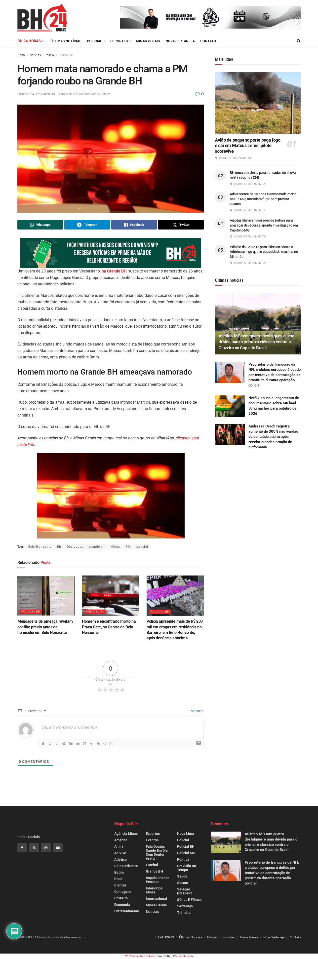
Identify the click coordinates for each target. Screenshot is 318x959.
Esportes (119, 41)
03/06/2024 (25, 94)
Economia (122, 905)
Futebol (152, 865)
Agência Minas (126, 834)
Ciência (120, 885)
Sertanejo (185, 906)
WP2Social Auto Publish (140, 956)
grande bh (97, 546)
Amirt (118, 846)
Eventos (152, 840)
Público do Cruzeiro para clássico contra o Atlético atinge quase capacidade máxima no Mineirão (264, 252)
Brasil (118, 879)
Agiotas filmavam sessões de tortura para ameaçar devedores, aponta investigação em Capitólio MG (264, 225)
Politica (183, 859)
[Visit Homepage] (42, 17)
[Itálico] (49, 743)
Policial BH (66, 55)
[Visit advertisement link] (210, 17)
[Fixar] (63, 743)
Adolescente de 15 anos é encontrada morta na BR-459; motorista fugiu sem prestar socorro (263, 199)
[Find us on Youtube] (58, 847)
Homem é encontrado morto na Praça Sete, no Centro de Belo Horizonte (109, 627)
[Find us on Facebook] (22, 847)
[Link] (98, 743)
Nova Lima (185, 834)
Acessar (196, 711)
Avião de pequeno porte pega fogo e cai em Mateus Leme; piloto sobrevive (247, 145)
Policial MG (186, 853)
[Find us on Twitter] (34, 847)
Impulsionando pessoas (157, 880)
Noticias (35, 55)
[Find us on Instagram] (46, 847)
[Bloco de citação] (84, 743)
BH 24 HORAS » (30, 41)
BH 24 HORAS (164, 937)
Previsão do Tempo (186, 868)
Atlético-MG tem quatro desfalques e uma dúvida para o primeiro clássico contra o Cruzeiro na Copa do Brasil (256, 341)
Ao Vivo (120, 853)
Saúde (182, 876)
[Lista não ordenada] (77, 743)
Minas (115, 546)
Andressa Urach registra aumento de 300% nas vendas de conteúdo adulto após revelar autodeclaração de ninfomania (273, 436)
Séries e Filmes (189, 900)
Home (21, 55)
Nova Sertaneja (274, 937)
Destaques (75, 546)
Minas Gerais (148, 41)
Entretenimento (126, 911)
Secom (182, 883)
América (120, 840)
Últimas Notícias (65, 41)
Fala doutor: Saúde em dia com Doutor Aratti (157, 852)
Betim (119, 872)
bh (59, 546)
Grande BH (154, 871)
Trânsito (184, 913)
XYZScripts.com (182, 956)
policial (142, 546)
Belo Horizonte (39, 546)
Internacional (156, 899)
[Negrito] (43, 743)
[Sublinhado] (56, 743)
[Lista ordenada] (70, 743)
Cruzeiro (121, 898)
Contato (208, 41)
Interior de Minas (154, 890)
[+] (112, 743)
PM (128, 546)
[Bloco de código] (91, 743)
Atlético (120, 859)
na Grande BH (114, 271)
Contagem (122, 892)
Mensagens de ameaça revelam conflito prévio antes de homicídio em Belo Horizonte (45, 627)
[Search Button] (299, 41)
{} (105, 743)
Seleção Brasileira (185, 891)
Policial (94, 41)
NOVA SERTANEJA (180, 41)
